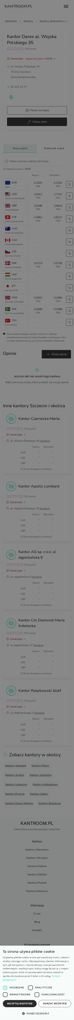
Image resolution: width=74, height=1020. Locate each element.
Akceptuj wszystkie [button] (20, 1003)
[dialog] (37, 983)
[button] (37, 1013)
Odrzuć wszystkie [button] (55, 1003)
